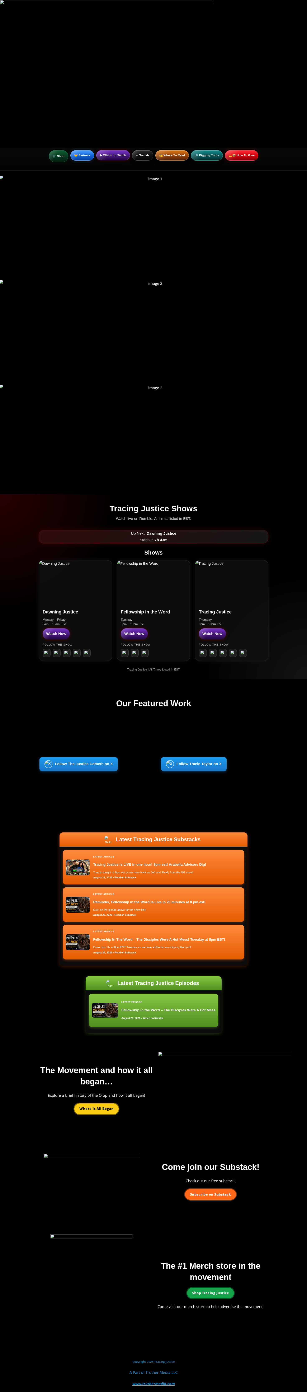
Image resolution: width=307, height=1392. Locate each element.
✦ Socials (143, 155)
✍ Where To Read (172, 155)
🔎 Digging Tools (207, 155)
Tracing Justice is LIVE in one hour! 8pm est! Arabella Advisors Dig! (149, 865)
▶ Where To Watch (113, 155)
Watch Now (56, 634)
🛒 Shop (59, 156)
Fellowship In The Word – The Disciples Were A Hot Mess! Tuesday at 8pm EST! (159, 940)
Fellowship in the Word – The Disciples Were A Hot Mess (168, 1010)
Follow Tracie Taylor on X (199, 764)
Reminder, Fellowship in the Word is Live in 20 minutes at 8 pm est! (149, 902)
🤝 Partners (82, 155)
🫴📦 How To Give (242, 155)
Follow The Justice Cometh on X (84, 764)
